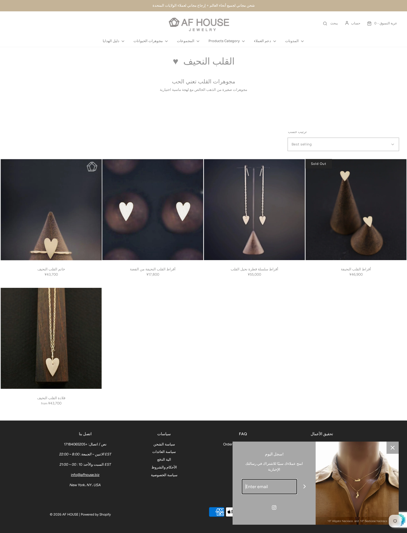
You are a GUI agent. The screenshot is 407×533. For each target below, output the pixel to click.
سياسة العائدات (164, 452)
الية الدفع (164, 459)
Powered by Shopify (96, 514)
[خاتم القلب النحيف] (51, 209)
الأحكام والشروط (164, 467)
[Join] (304, 486)
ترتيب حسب (297, 132)
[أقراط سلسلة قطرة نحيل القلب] (254, 209)
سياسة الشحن (164, 444)
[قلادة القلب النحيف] (51, 338)
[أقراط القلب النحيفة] (355, 209)
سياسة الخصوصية (164, 475)
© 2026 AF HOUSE (64, 514)
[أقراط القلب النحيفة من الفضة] (152, 209)
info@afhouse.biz (85, 475)
